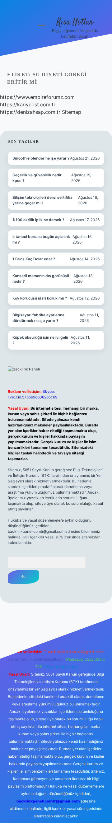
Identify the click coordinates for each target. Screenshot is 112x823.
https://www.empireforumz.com (37, 97)
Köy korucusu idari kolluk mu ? (39, 298)
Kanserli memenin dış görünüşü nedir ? (40, 278)
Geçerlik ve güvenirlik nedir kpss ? (37, 178)
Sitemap (71, 112)
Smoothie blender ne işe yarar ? (41, 158)
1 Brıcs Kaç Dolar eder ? (33, 259)
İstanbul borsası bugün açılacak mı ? (41, 239)
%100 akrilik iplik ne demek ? (38, 219)
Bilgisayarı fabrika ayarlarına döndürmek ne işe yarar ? (38, 318)
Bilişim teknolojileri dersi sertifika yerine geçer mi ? (42, 200)
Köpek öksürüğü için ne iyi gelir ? (40, 340)
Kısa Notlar (75, 22)
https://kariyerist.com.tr (27, 104)
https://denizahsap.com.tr (30, 112)
